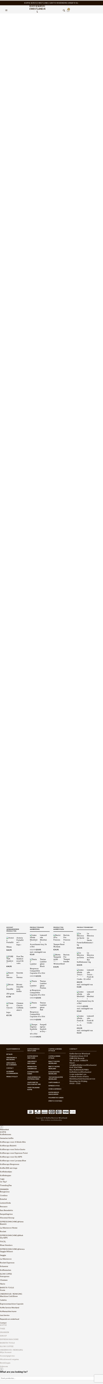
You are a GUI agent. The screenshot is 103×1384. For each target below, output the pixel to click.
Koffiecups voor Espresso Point (19, 479)
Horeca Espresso (54, 1089)
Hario (8, 342)
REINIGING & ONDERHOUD (16, 711)
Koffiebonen (11, 461)
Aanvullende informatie (15, 150)
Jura (7, 357)
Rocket (10, 628)
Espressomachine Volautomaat (19, 546)
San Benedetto (6, 1210)
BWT (8, 284)
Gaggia (10, 635)
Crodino (4, 1195)
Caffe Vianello (54, 1082)
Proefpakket (11, 457)
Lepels (8, 666)
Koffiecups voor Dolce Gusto (17, 475)
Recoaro (3, 1207)
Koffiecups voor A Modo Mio (18, 472)
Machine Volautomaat (15, 729)
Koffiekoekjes (11, 497)
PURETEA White (13, 527)
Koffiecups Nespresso (15, 490)
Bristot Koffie (27, 18)
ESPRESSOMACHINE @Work (11, 1235)
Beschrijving (10, 145)
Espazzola (10, 320)
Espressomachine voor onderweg (19, 550)
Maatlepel (10, 669)
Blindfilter (10, 655)
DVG (8, 306)
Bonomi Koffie (12, 280)
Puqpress (10, 394)
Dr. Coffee (10, 302)
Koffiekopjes (11, 501)
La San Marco (11, 254)
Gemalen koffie (12, 464)
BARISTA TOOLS (12, 647)
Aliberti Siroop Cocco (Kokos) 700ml (25, 180)
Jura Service (4, 1315)
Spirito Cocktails (55, 1101)
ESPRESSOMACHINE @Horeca (12, 1249)
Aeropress (10, 258)
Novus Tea (10, 379)
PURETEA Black (12, 524)
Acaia (8, 762)
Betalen (9, 1054)
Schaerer (9, 427)
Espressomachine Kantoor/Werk (19, 583)
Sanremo (9, 423)
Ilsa (7, 350)
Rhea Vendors (11, 405)
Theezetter (10, 531)
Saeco (8, 420)
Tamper (9, 684)
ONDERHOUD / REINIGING (17, 643)
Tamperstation (12, 688)
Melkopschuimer (13, 572)
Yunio (8, 442)
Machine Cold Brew (14, 718)
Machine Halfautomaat (15, 725)
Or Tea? (9, 383)
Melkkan (9, 673)
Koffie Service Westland (9, 1307)
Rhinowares (11, 781)
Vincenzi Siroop (12, 445)
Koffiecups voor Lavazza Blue (18, 486)
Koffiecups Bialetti (13, 468)
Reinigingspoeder (13, 747)
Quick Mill (10, 416)
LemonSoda (5, 1203)
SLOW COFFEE (11, 759)
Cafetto (9, 287)
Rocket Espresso (12, 412)
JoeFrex (9, 361)
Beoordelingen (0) (12, 156)
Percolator (10, 568)
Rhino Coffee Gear (13, 408)
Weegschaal (11, 706)
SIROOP (3, 1336)
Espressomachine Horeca (16, 539)
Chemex (9, 291)
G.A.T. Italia (11, 339)
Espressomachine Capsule (17, 554)
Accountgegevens (7, 1356)
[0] (68, 7)
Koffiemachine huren (8, 1311)
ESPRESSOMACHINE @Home (11, 1222)
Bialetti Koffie (11, 273)
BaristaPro (10, 265)
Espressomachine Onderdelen (18, 557)
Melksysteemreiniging (15, 740)
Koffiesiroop (11, 508)
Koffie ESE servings (79, 132)
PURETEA (10, 401)
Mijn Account (5, 1352)
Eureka (9, 309)
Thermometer (11, 695)
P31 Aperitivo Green (55, 1097)
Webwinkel (10, 591)
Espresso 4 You (54, 1085)
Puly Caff (9, 397)
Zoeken (96, 239)
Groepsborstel (12, 733)
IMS (7, 353)
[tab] (19, 145)
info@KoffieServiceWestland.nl (83, 1065)
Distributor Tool (12, 658)
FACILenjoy (11, 324)
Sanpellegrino (6, 1214)
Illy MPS (10, 617)
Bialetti (9, 269)
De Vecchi (10, 298)
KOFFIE (67, 132)
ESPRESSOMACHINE (15, 595)
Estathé (3, 1199)
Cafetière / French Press (15, 561)
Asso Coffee (11, 262)
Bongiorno (5, 1192)
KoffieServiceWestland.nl (37, 8)
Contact (10, 1068)
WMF (8, 449)
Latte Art (9, 662)
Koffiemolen (11, 579)
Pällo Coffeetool (12, 386)
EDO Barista (11, 317)
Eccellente (10, 313)
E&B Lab (9, 774)
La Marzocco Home (15, 609)
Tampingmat (11, 692)
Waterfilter (10, 755)
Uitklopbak (10, 699)
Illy (7, 346)
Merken (16, 18)
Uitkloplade (11, 702)
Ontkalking (10, 743)
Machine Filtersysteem (15, 721)
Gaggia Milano (12, 335)
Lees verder (40, 172)
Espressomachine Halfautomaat (19, 543)
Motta (8, 368)
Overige (9, 677)
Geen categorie (11, 587)
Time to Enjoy (11, 431)
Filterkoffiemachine (14, 565)
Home (8, 18)
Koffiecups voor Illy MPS (16, 483)
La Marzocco (11, 364)
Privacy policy (12, 1076)
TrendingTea (6, 1185)
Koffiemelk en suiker (14, 505)
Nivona (9, 372)
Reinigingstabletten (14, 751)
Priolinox (10, 390)
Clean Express (12, 295)
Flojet (8, 331)
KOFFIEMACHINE (12, 535)
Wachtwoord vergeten (9, 1359)
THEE (7, 513)
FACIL (10, 613)
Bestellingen (5, 1363)
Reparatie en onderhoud (9, 1319)
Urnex (8, 438)
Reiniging (10, 680)
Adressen (4, 1366)
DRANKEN (4, 1189)
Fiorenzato (10, 328)
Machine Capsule (13, 714)
